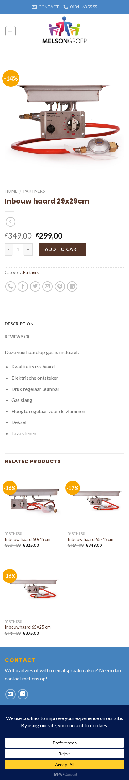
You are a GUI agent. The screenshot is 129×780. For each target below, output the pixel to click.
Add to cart (62, 249)
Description (19, 323)
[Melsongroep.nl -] (64, 31)
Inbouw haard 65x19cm (90, 539)
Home (11, 191)
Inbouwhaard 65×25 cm (28, 626)
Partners (34, 191)
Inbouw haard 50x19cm (27, 539)
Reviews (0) (17, 336)
